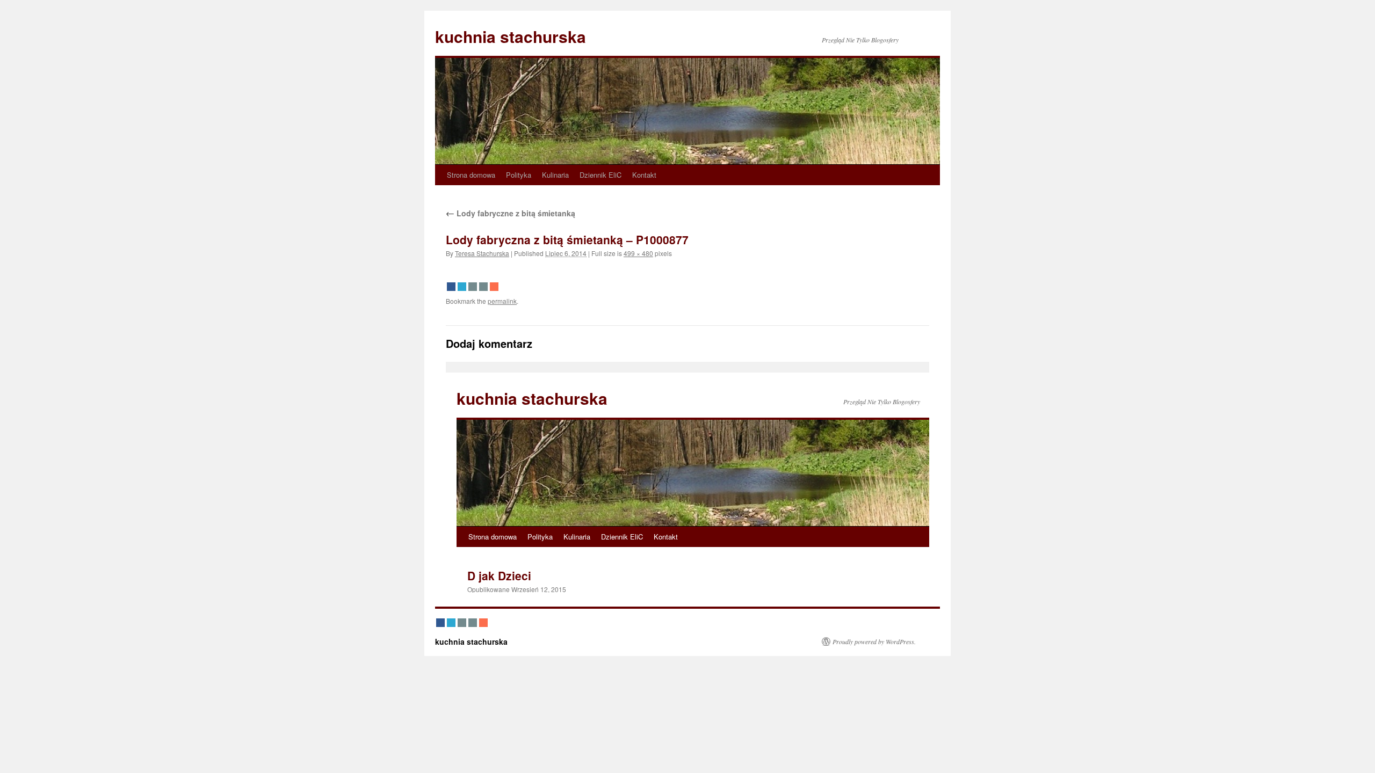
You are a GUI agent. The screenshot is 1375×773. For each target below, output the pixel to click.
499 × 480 (638, 253)
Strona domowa (471, 175)
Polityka (518, 175)
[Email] (472, 286)
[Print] (483, 286)
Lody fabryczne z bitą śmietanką (510, 213)
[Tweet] (462, 286)
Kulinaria (555, 175)
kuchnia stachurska (510, 36)
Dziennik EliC (600, 175)
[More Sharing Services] (494, 286)
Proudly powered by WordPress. (874, 641)
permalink (502, 300)
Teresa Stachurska (482, 253)
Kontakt (644, 175)
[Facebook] (451, 286)
